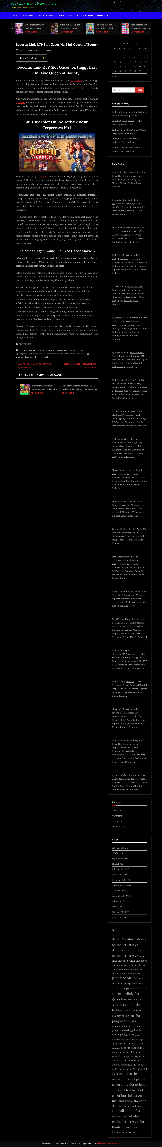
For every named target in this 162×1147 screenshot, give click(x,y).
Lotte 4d (116, 501)
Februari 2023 (119, 912)
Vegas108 (127, 477)
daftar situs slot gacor (135, 960)
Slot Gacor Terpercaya (122, 414)
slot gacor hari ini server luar (127, 1095)
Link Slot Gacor (124, 709)
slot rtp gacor (69, 354)
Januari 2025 (118, 874)
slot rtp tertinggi (82, 354)
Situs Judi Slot (137, 352)
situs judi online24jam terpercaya (132, 1040)
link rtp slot (76, 80)
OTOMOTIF (102, 15)
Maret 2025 (117, 863)
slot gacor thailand (133, 1101)
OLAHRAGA (87, 15)
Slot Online (140, 172)
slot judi (139, 1106)
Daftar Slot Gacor (135, 286)
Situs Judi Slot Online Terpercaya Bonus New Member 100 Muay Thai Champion (35, 26)
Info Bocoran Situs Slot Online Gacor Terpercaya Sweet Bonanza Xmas (104, 26)
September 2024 (120, 896)
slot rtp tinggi (42, 357)
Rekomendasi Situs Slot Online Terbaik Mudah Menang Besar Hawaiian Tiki (70, 26)
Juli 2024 (116, 901)
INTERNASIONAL (46, 15)
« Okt (114, 76)
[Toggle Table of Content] (42, 58)
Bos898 (115, 619)
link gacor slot (130, 988)
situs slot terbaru (124, 1090)
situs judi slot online (123, 1043)
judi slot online (125, 978)
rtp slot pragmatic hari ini (72, 350)
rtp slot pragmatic (53, 350)
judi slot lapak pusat (134, 973)
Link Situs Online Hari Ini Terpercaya (33, 4)
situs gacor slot (123, 1035)
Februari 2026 (119, 847)
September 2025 (120, 858)
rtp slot (42, 350)
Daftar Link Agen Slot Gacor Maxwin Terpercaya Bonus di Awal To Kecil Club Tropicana (141, 26)
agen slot (20, 102)
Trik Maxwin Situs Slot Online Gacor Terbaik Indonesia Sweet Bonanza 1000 (80, 387)
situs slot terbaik (133, 1084)
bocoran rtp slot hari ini (29, 350)
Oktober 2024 (118, 890)
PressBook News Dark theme (109, 1144)
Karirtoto (116, 317)
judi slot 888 (123, 973)
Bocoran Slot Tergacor (42, 50)
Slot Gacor (127, 255)
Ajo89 (115, 439)
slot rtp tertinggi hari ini (26, 357)
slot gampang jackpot (124, 1105)
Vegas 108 (117, 529)
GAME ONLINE (66, 15)
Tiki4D (115, 591)
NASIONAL (28, 15)
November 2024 (120, 885)
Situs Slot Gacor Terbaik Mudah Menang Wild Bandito (44, 387)
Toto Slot (130, 681)
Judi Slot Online (136, 231)
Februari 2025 (119, 869)
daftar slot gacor (121, 965)
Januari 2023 (118, 917)
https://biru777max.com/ (124, 654)
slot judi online (123, 1111)
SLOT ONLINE (25, 344)
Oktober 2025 (118, 853)
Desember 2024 (119, 880)
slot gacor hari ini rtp (54, 354)
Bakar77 (43, 176)
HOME (15, 15)
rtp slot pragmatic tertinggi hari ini (30, 354)
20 (135, 66)
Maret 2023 (117, 906)
